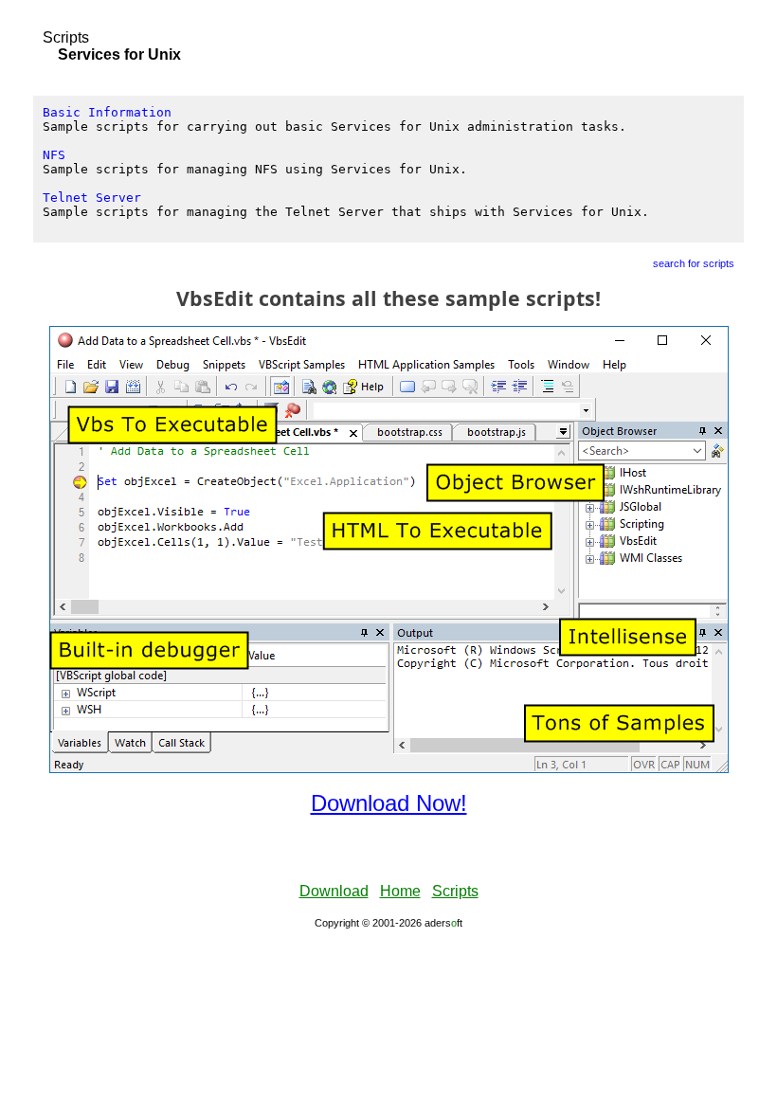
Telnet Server (92, 197)
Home (400, 891)
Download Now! (389, 803)
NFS (54, 155)
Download (334, 891)
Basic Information (107, 112)
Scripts (66, 37)
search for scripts (693, 263)
